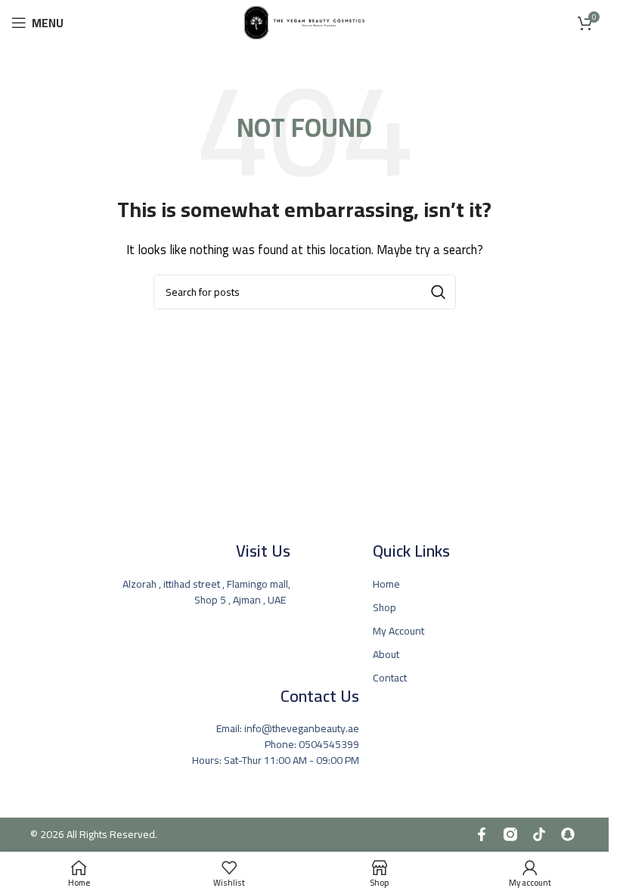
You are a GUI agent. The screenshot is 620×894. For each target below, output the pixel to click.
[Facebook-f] (481, 834)
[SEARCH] (438, 292)
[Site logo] (304, 22)
